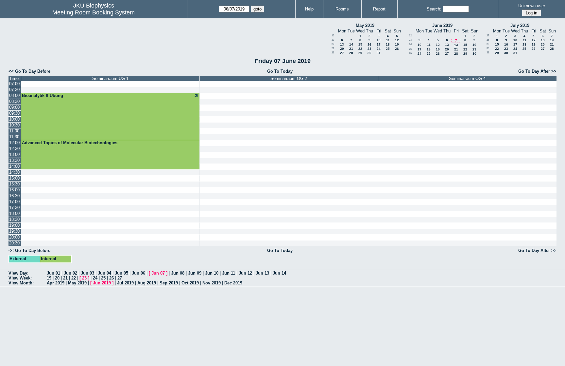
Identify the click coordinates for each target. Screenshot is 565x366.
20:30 (14, 243)
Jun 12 (245, 273)
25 (388, 48)
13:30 (14, 160)
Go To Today (280, 71)
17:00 (14, 201)
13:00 (14, 154)
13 (342, 44)
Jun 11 (228, 273)
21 (333, 48)
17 (379, 44)
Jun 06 (138, 273)
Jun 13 (262, 273)
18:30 (14, 219)
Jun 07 (158, 273)
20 (333, 44)
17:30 (14, 207)
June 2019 (442, 25)
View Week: (20, 278)
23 (369, 48)
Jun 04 (104, 273)
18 (333, 35)
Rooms (342, 9)
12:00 (14, 142)
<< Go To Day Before (29, 71)
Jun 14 (279, 273)
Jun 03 (87, 273)
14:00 (14, 166)
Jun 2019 (102, 282)
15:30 (14, 184)
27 (342, 53)
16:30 (14, 195)
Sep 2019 (169, 282)
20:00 (14, 237)
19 (333, 39)
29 (360, 53)
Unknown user (531, 5)
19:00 (14, 225)
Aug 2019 (146, 282)
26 (397, 48)
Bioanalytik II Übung (42, 95)
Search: (434, 9)
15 (360, 44)
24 (379, 48)
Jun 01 (53, 273)
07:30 (14, 89)
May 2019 (365, 25)
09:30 (14, 113)
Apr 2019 (55, 282)
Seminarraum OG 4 (467, 78)
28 (351, 53)
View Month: (21, 282)
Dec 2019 (233, 282)
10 (379, 40)
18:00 (14, 213)
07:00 (14, 83)
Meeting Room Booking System (93, 12)
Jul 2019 (125, 282)
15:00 (14, 178)
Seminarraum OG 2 (288, 78)
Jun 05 (121, 273)
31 (379, 53)
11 (388, 40)
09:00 (14, 107)
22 (360, 48)
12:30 (14, 148)
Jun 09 (194, 273)
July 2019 (519, 25)
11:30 (14, 136)
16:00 (14, 189)
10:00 (14, 119)
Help (309, 9)
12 (397, 40)
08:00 (14, 95)
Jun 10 (211, 273)
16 (369, 44)
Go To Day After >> (537, 71)
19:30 (14, 231)
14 (351, 44)
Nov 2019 (211, 282)
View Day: (18, 273)
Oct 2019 (190, 282)
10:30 (14, 125)
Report (379, 9)
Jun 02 (70, 273)
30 (369, 53)
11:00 (14, 130)
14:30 (14, 172)
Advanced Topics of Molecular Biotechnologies (69, 142)
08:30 (14, 101)
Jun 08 (177, 273)
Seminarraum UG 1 (110, 78)
